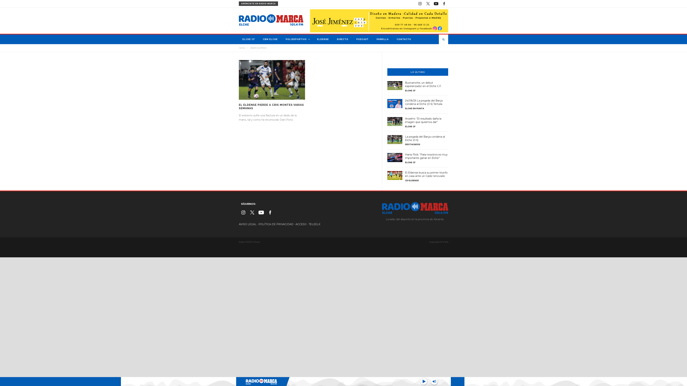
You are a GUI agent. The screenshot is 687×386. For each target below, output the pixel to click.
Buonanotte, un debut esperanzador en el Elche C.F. (423, 84)
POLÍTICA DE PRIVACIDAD (276, 224)
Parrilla (383, 39)
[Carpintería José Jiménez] (379, 20)
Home (242, 48)
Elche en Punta (414, 108)
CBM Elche (270, 39)
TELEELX (314, 224)
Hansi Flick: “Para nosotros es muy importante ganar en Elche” (426, 156)
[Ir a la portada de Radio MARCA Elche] (271, 20)
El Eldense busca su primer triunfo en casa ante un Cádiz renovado (426, 174)
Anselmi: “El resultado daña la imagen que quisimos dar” (423, 120)
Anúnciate (258, 4)
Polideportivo (296, 39)
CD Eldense (412, 180)
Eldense (323, 39)
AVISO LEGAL (247, 224)
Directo (342, 39)
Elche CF (248, 39)
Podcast (362, 39)
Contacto (404, 39)
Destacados (412, 144)
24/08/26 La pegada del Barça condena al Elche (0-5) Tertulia (424, 102)
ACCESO (301, 224)
